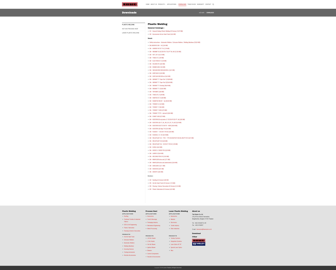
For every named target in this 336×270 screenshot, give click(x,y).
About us (154, 4)
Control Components (153, 253)
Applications (171, 4)
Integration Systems (176, 241)
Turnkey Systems (175, 238)
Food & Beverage (152, 219)
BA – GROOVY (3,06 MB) (156, 172)
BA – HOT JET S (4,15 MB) (157, 55)
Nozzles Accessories (130, 255)
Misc (172, 250)
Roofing (126, 216)
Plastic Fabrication (129, 228)
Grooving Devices (129, 249)
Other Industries (175, 228)
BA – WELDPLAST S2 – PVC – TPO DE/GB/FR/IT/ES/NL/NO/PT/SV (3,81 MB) (172, 138)
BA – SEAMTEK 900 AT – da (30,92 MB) (161, 101)
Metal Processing (152, 228)
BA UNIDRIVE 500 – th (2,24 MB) (159, 45)
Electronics (174, 222)
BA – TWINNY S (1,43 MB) (157, 104)
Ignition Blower (151, 247)
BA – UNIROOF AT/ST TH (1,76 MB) (159, 48)
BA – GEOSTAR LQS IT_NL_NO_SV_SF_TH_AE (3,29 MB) (165, 122)
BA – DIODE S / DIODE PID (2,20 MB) (160, 150)
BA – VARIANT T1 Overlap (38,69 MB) (160, 85)
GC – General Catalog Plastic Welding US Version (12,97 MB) (166, 31)
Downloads (182, 4)
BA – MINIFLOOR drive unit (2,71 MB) (160, 159)
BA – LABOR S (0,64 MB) (156, 153)
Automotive (150, 216)
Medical (173, 219)
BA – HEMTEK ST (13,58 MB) (158, 98)
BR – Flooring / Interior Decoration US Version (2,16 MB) (165, 186)
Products (161, 4)
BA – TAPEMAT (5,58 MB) (157, 92)
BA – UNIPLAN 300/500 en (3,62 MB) (160, 76)
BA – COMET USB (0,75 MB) (157, 116)
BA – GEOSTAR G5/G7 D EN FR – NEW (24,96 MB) (163, 125)
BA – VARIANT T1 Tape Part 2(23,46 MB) (161, 82)
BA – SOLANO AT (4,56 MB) (157, 64)
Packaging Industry (152, 222)
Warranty (200, 4)
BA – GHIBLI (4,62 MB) (156, 147)
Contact (208, 4)
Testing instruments (129, 252)
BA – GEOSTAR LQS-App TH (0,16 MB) (160, 129)
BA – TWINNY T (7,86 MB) (157, 107)
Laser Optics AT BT (176, 244)
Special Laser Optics (176, 247)
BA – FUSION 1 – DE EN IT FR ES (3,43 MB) (162, 132)
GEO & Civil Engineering (130, 224)
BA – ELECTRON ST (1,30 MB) (158, 61)
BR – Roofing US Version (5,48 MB (159, 180)
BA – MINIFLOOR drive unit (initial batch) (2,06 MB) (163, 162)
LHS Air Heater (151, 238)
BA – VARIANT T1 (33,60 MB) (158, 88)
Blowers (149, 250)
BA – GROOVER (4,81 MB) (157, 169)
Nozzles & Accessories (153, 257)
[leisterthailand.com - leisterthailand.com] (129, 4)
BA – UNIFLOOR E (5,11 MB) (157, 166)
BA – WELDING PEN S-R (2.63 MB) (159, 156)
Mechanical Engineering (153, 225)
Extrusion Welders (129, 240)
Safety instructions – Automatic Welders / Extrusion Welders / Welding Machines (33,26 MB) (175, 42)
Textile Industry (175, 225)
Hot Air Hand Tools (129, 237)
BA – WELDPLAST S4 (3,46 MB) (158, 141)
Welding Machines (129, 246)
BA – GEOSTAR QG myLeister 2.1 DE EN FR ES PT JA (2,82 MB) (167, 119)
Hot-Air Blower (151, 244)
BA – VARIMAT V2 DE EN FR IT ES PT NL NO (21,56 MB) (165, 51)
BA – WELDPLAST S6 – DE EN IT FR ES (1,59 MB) (164, 144)
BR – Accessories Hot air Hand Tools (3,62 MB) (163, 34)
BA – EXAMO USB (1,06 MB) (157, 67)
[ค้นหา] (213, 4)
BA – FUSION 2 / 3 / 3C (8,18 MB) (159, 135)
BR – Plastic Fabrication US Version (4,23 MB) (162, 189)
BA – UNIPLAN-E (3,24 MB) (157, 73)
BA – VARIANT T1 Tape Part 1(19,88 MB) (161, 79)
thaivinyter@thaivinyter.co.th (204, 229)
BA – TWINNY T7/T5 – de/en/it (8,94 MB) (161, 113)
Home (147, 4)
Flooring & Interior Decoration (132, 231)
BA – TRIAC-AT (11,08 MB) (157, 95)
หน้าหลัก (201, 12)
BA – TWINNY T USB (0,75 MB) (158, 110)
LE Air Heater (151, 241)
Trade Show (192, 4)
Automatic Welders (129, 243)
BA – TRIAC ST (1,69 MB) (157, 58)
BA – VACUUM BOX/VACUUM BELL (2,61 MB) (162, 70)
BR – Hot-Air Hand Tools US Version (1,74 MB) (162, 183)
